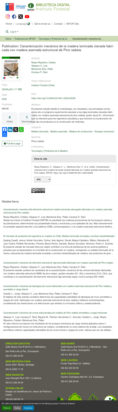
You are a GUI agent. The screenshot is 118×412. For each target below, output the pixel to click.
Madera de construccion (81, 131)
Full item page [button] (13, 143)
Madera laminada (40, 131)
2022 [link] (4, 98)
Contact (58, 23)
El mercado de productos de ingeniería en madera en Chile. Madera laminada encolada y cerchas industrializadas (58, 235)
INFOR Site (72, 23)
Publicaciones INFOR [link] (25, 38)
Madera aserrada (59, 131)
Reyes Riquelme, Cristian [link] (43, 62)
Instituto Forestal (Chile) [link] (43, 85)
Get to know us (42, 23)
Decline (17, 408)
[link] (15, 89)
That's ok (6, 408)
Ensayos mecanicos (104, 131)
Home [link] (8, 38)
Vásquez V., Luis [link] (39, 65)
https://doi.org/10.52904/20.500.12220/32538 (53, 98)
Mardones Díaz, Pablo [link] (42, 68)
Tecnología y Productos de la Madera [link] (54, 38)
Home (9, 23)
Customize (28, 408)
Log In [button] (13, 31)
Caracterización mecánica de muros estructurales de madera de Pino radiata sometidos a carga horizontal (55, 312)
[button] (31, 7)
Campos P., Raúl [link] (39, 72)
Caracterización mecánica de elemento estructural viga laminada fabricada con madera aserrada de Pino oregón (58, 262)
